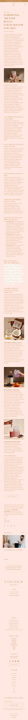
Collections (14, 679)
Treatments (14, 677)
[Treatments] (20, 678)
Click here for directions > (14, 595)
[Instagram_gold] (12, 661)
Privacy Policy (14, 717)
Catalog (14, 681)
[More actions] (23, 12)
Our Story (14, 675)
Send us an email (14, 656)
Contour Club (14, 683)
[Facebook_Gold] (10, 661)
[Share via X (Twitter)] (7, 525)
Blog (14, 688)
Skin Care (7, 521)
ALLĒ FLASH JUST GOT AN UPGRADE (13, 550)
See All (22, 532)
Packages (14, 641)
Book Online (14, 638)
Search (14, 692)
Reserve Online (14, 673)
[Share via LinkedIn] (11, 525)
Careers (14, 646)
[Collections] (20, 680)
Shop (14, 690)
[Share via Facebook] (4, 525)
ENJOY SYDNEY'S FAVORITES (14, 1)
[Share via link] (14, 525)
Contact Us (14, 686)
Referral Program (14, 644)
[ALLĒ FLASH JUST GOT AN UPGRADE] (14, 541)
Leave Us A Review (14, 715)
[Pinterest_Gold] (18, 661)
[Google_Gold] (15, 661)
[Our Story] (20, 675)
